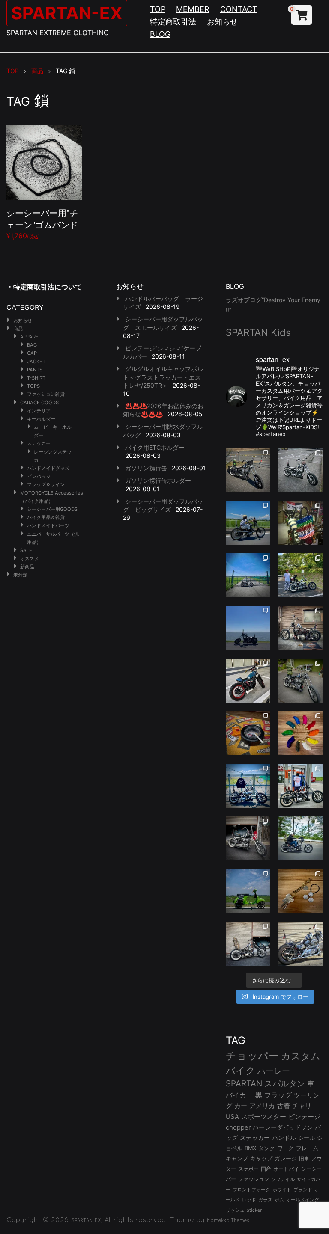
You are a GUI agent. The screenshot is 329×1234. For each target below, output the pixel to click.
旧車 (304, 1158)
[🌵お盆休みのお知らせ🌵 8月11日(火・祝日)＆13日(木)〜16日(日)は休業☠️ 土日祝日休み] (248, 628)
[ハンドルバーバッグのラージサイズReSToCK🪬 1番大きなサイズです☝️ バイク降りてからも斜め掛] (248, 470)
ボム (279, 1200)
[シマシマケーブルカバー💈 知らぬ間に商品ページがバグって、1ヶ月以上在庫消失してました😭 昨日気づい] (300, 523)
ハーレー (273, 1071)
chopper (238, 1127)
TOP (157, 9)
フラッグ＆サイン (46, 484)
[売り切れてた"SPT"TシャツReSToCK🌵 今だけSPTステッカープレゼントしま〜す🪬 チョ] (300, 786)
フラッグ (278, 1095)
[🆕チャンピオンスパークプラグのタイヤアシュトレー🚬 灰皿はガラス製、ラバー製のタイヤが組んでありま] (248, 733)
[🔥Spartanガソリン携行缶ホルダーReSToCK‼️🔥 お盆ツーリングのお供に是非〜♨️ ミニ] (248, 681)
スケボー (248, 1169)
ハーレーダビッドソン (283, 1127)
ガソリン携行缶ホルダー (158, 480)
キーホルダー (41, 419)
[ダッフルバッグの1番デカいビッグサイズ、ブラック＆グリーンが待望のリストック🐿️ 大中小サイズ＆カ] (300, 681)
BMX (250, 1148)
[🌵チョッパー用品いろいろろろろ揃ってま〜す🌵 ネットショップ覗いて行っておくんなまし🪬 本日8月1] (248, 523)
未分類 (20, 575)
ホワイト (281, 1189)
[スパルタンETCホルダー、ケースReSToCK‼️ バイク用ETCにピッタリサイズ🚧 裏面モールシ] (300, 628)
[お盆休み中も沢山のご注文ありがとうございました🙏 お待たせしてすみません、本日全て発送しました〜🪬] (300, 470)
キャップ (261, 1158)
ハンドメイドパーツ (48, 525)
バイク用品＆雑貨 (46, 517)
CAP (32, 353)
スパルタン (284, 1084)
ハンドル (284, 1137)
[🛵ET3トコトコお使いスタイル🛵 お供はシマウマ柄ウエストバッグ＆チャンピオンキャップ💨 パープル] (248, 891)
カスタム (300, 1056)
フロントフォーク (251, 1189)
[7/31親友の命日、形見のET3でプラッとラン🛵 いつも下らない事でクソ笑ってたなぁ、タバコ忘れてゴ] (300, 575)
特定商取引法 (173, 21)
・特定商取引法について (44, 286)
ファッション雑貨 (46, 394)
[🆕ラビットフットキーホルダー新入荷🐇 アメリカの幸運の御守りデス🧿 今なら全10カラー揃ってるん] (300, 733)
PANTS (34, 370)
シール (306, 1137)
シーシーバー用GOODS (52, 509)
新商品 (27, 567)
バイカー (239, 1095)
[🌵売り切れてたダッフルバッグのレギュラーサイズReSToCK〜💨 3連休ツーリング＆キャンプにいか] (300, 838)
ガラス (265, 1200)
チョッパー (252, 1056)
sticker (254, 1210)
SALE (26, 550)
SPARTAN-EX (67, 13)
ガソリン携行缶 (146, 468)
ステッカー (39, 443)
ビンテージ (304, 1117)
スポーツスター (263, 1117)
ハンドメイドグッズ (48, 468)
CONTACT (238, 9)
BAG (32, 345)
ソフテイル (283, 1179)
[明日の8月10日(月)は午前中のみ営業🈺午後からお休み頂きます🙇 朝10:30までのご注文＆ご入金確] (248, 575)
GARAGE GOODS (39, 403)
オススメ (29, 558)
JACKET (36, 362)
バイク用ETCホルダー (155, 447)
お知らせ (222, 21)
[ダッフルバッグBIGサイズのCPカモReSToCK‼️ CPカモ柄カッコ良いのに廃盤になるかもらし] (248, 944)
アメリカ (262, 1106)
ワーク (285, 1148)
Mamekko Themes (228, 1220)
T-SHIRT (36, 378)
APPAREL (30, 337)
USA (232, 1117)
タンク (266, 1148)
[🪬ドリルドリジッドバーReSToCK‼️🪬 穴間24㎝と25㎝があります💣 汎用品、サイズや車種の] (300, 944)
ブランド (302, 1189)
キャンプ (237, 1158)
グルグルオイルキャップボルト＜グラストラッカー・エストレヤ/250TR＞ (163, 377)
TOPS (33, 386)
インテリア (39, 411)
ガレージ (286, 1158)
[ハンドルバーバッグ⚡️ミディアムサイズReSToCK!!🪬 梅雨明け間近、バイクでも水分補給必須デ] (248, 838)
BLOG (160, 34)
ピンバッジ (39, 476)
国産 (266, 1169)
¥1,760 (42, 223)
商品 (18, 329)
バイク (240, 1070)
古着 (283, 1106)
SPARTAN (244, 1084)
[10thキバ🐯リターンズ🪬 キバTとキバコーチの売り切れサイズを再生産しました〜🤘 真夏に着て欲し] (248, 786)
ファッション (253, 1179)
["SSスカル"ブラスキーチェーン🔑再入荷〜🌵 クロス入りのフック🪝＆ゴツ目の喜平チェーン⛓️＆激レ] (300, 891)
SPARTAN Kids (258, 332)
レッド (249, 1200)
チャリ (301, 1106)
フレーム (307, 1148)
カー (240, 1106)
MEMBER (192, 9)
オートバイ (286, 1169)
